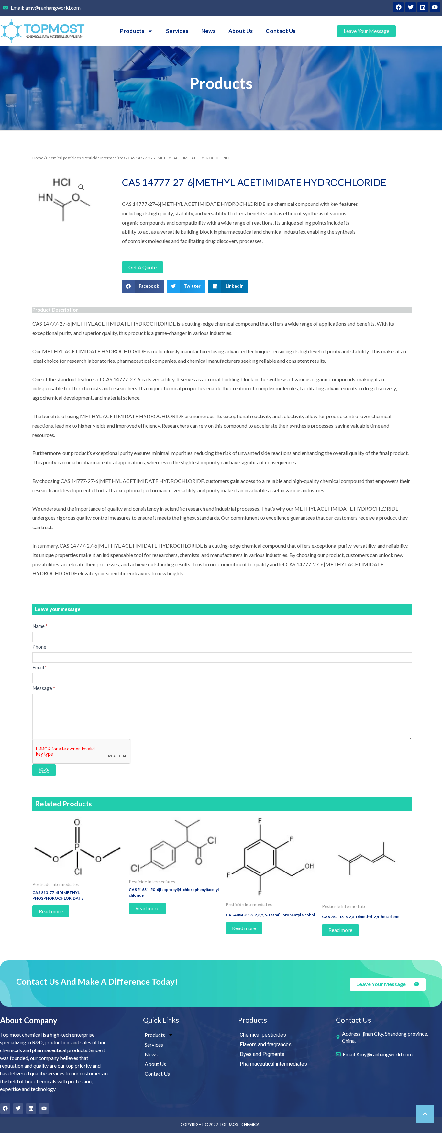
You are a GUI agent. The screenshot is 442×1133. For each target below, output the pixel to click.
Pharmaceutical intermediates (273, 1064)
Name (40, 626)
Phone (39, 647)
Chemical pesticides (63, 157)
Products (132, 31)
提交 (44, 770)
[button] (143, 286)
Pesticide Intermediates (104, 157)
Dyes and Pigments (262, 1054)
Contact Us (280, 31)
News (208, 31)
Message (43, 688)
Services (177, 31)
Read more (51, 911)
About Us (240, 31)
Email (39, 667)
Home (37, 157)
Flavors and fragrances (266, 1044)
